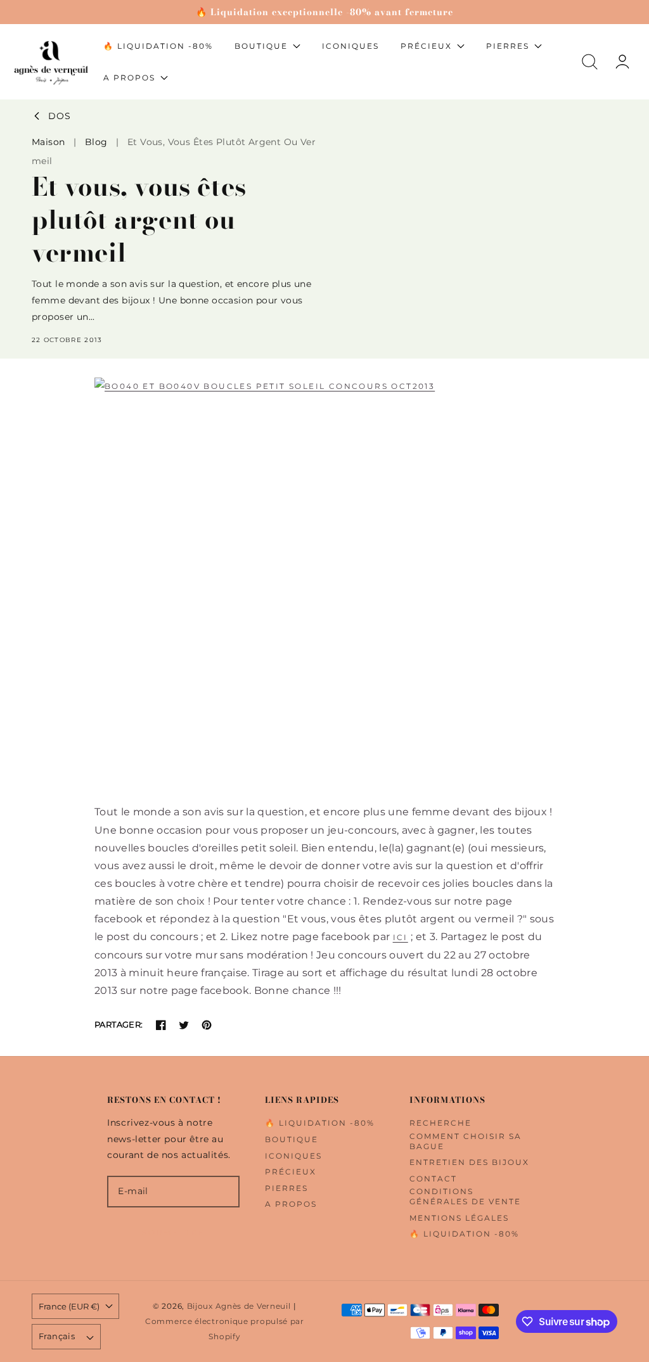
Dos (59, 116)
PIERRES (286, 1188)
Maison (48, 142)
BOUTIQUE (291, 1139)
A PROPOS (291, 1204)
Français (57, 1336)
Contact (433, 1178)
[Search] (589, 62)
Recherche (440, 1123)
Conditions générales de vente (465, 1196)
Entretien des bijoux (469, 1162)
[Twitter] (184, 1025)
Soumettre (173, 1232)
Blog (96, 142)
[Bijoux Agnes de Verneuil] (324, 590)
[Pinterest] (207, 1025)
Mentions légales (459, 1218)
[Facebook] (161, 1025)
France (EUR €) (69, 1306)
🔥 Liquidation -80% (320, 1123)
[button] (589, 61)
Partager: (118, 1024)
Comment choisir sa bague (465, 1141)
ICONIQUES (293, 1156)
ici (400, 937)
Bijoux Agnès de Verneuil (239, 1306)
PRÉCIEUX (290, 1171)
